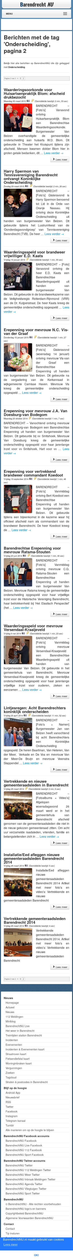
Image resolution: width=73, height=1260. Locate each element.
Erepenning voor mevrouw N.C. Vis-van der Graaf (36, 331)
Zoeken (10, 1073)
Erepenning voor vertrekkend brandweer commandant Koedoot (33, 473)
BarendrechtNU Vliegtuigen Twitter (26, 1189)
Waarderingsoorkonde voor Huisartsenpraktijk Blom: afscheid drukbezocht (34, 93)
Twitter (9, 1107)
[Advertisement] (41, 24)
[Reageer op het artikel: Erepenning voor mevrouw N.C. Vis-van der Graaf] (35, 337)
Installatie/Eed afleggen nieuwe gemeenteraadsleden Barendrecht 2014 (34, 858)
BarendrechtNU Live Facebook (24, 1145)
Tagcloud (11, 1077)
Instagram (12, 1116)
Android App (13, 1092)
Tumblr (10, 1125)
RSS (8, 1102)
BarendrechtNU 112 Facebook (24, 1150)
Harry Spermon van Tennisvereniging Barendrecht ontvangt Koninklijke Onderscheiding (31, 176)
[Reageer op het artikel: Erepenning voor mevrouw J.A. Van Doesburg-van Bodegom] (29, 418)
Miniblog (11, 1021)
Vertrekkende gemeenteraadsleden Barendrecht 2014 (35, 920)
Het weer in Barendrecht (20, 1030)
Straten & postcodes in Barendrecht (27, 1082)
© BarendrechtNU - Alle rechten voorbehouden (33, 1204)
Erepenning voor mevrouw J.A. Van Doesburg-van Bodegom (35, 412)
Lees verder (53, 153)
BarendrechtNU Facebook (21, 1140)
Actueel (10, 1007)
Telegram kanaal (15, 1121)
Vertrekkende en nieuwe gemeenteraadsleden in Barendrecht (36, 783)
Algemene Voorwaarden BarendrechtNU (29, 1218)
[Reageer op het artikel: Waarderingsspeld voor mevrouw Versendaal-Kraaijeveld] (27, 633)
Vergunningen (14, 1068)
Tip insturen (13, 1233)
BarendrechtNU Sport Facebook (25, 1155)
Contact (10, 1228)
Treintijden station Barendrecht (24, 1035)
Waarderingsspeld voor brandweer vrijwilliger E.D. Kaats (34, 253)
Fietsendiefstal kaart (18, 1058)
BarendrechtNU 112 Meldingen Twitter (28, 1170)
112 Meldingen (14, 1016)
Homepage (12, 1002)
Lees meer (61, 159)
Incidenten (12, 1040)
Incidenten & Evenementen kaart (25, 1049)
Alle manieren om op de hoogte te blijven (30, 1130)
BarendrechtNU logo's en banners (26, 1208)
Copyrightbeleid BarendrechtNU (24, 1213)
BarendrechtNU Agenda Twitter (24, 1184)
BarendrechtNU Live (18, 1026)
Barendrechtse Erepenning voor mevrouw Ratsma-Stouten (32, 549)
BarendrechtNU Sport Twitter (23, 1193)
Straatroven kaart (16, 1054)
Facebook (11, 1111)
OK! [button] (36, 1255)
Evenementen (14, 1044)
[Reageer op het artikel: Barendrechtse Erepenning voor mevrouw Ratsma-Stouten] (28, 555)
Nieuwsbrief (12, 1097)
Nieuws (10, 1012)
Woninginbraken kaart (19, 1063)
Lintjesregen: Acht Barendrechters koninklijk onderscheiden (35, 709)
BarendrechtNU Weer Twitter (23, 1174)
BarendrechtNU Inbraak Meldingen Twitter (30, 1179)
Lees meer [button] (11, 1244)
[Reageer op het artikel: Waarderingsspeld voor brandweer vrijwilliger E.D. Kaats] (27, 259)
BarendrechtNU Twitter (19, 1165)
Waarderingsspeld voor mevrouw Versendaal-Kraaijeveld (33, 627)
